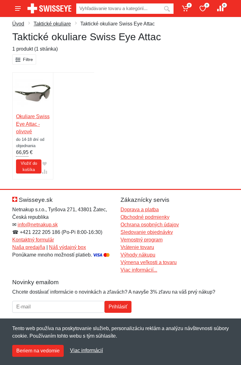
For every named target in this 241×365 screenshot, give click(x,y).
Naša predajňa (28, 247)
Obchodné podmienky (144, 217)
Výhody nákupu (137, 254)
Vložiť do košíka (29, 166)
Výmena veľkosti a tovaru (148, 262)
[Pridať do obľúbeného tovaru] (44, 164)
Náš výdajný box (67, 247)
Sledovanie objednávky (146, 232)
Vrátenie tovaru (137, 247)
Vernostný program (141, 239)
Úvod (18, 23)
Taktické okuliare (52, 23)
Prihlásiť (118, 306)
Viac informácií (86, 350)
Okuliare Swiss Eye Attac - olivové (33, 124)
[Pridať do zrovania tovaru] (44, 172)
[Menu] (18, 8)
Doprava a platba (139, 209)
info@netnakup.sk (38, 224)
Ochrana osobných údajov (149, 224)
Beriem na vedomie (38, 350)
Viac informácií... (138, 270)
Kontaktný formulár (33, 239)
